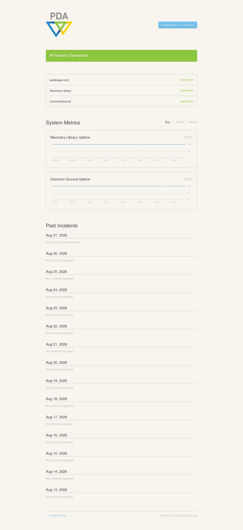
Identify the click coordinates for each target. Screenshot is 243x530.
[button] (177, 25)
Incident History (56, 515)
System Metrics (63, 122)
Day (167, 122)
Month (193, 122)
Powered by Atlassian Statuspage (178, 515)
